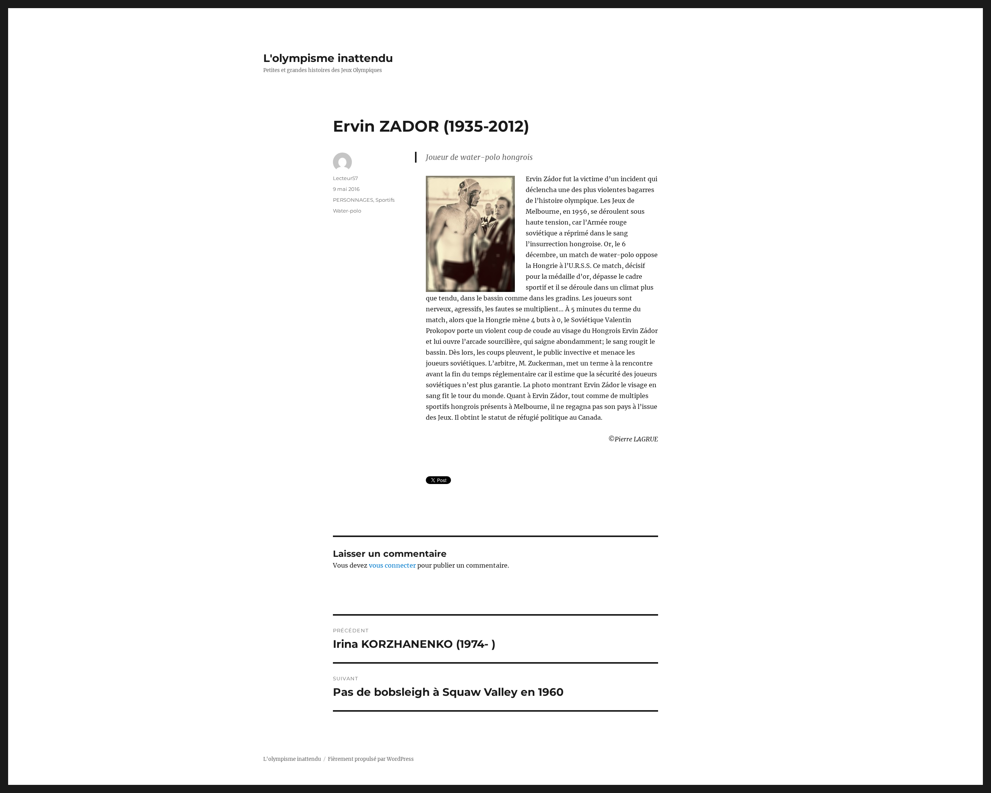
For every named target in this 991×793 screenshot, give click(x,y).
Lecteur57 (345, 178)
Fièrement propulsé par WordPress (371, 759)
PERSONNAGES (353, 200)
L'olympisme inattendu (328, 58)
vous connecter (392, 565)
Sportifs (384, 200)
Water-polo (347, 211)
